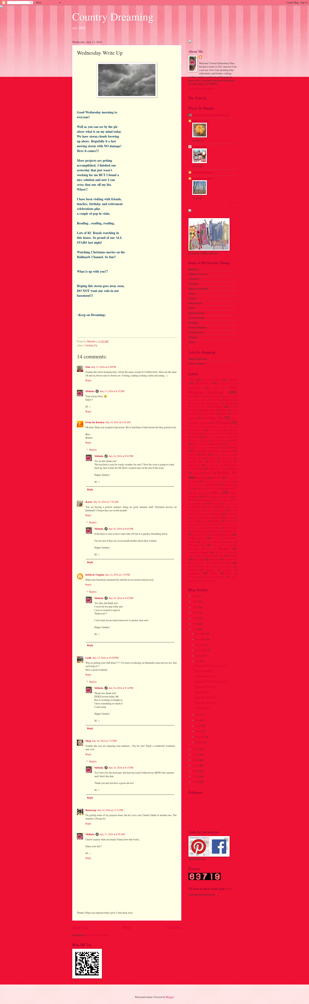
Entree (215, 440)
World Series (207, 580)
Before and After (196, 403)
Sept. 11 (192, 521)
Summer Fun (230, 531)
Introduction (208, 481)
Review (195, 517)
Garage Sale (195, 458)
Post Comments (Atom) (97, 935)
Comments (218, 433)
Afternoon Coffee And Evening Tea (210, 115)
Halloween (193, 465)
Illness (195, 481)
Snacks (191, 524)
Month (217, 496)
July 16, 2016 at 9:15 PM (121, 767)
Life (190, 488)
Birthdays (217, 406)
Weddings (210, 569)
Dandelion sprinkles (203, 178)
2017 (195, 623)
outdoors (196, 507)
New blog (211, 500)
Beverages (215, 403)
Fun (204, 454)
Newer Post (80, 927)
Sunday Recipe (222, 534)
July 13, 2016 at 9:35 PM (112, 391)
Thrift (230, 545)
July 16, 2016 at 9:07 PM (121, 598)
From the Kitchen (94, 422)
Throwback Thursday (199, 548)
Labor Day (229, 484)
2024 (195, 596)
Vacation (214, 559)
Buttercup (90, 810)
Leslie (88, 658)
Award (201, 396)
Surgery (204, 542)
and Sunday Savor (226, 383)
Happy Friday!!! (203, 692)
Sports (208, 527)
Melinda (89, 391)
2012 (195, 765)
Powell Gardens (195, 510)
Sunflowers (216, 538)
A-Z (218, 380)
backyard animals (199, 400)
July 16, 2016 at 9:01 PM (121, 456)
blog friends (193, 410)
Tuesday (198, 559)
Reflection (232, 514)
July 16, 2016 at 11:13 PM (110, 810)
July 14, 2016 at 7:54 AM (105, 501)
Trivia (233, 556)
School (217, 517)
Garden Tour (227, 458)
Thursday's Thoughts (224, 552)
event (225, 440)
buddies (224, 413)
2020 (191, 380)
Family (217, 444)
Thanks (230, 541)
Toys (199, 555)
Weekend (227, 569)
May (197, 720)
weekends (194, 573)
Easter (205, 440)
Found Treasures (213, 451)
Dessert (222, 437)
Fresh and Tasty (202, 708)
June (197, 714)
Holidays (201, 478)
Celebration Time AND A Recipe (211, 681)
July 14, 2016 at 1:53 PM (117, 574)
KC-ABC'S (212, 484)
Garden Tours (195, 461)
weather (192, 569)
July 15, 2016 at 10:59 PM (105, 657)
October (199, 644)
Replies (93, 449)
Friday (228, 451)
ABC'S (233, 380)
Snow (200, 524)
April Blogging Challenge (212, 389)
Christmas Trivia (216, 430)
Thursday (223, 549)
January (199, 742)
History (196, 473)
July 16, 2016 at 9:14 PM (121, 688)
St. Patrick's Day (199, 531)
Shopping (216, 521)
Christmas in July (196, 430)
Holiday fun (227, 472)
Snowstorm (212, 524)
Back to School (230, 396)
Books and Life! (200, 121)
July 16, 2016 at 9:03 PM (121, 528)
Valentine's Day (220, 563)
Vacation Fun (199, 563)
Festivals (211, 447)
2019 (195, 612)
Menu (195, 493)
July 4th (229, 481)
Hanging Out (213, 465)
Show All (233, 202)
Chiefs (234, 418)
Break (194, 413)
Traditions (209, 555)
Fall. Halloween (202, 444)
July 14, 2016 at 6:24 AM (118, 422)
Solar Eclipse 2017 (229, 524)
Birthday (229, 403)
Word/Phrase (193, 577)
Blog (232, 406)
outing (210, 507)
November (215, 503)
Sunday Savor (196, 538)
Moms (208, 496)
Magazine (200, 488)
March (198, 731)
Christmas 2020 (195, 426)
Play (231, 507)
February (200, 736)
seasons (230, 517)
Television (217, 541)
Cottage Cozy (199, 146)
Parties (221, 507)
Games (230, 454)
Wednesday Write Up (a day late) (211, 665)
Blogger (170, 997)
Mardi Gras (213, 488)
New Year (200, 503)
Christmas (221, 422)
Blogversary (209, 410)
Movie (227, 496)
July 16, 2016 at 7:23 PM (104, 740)
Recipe (216, 514)
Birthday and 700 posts (198, 406)
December (210, 437)
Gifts (213, 461)
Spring (217, 527)
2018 (195, 618)
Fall (234, 440)
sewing (204, 521)
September (201, 650)
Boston (234, 410)
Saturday (206, 517)
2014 (195, 754)
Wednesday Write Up (205, 676)
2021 (195, 601)
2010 (195, 776)
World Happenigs (215, 576)
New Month (224, 500)
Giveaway (227, 461)
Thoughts (217, 545)
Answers (215, 388)
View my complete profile (201, 88)
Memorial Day (229, 488)
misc (204, 493)
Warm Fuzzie (226, 566)
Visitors (191, 566)
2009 (195, 782)
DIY (231, 437)
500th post (206, 380)
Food (234, 447)
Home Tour (232, 478)
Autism (191, 396)
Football (198, 451)
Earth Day (192, 440)
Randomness (202, 514)
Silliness (229, 521)
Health (233, 468)
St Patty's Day (230, 527)
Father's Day (197, 447)
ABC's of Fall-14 (203, 383)
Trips (220, 555)
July (197, 661)
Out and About (230, 503)
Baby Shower (214, 396)
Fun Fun (218, 454)
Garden (212, 458)
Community (231, 433)
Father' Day (232, 444)
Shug (88, 741)
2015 (195, 749)
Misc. (215, 492)
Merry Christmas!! (204, 671)
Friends (192, 454)
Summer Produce (201, 534)
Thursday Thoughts (198, 552)
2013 (195, 760)
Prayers (210, 510)
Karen (88, 502)
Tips (190, 556)
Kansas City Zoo (195, 485)
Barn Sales (216, 399)
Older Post (173, 927)
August (199, 655)
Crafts (195, 437)
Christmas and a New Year (220, 426)
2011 (195, 771)
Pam (87, 367)
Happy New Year (217, 468)
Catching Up (91, 345)
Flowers (222, 447)
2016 (195, 629)
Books (223, 410)
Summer (214, 531)
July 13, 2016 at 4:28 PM (103, 367)
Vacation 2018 (230, 559)
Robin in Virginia (94, 574)
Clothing (206, 433)
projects (221, 510)
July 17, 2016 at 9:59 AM (112, 834)
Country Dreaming (112, 16)
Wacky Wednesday (207, 566)
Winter (213, 573)
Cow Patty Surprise (202, 172)
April (198, 725)
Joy (220, 481)
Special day (196, 527)
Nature (199, 500)
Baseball (229, 399)
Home (127, 927)
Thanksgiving (196, 545)
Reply (88, 380)
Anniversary (194, 387)
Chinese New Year (200, 422)
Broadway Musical (208, 413)
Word (229, 573)
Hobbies (208, 473)
